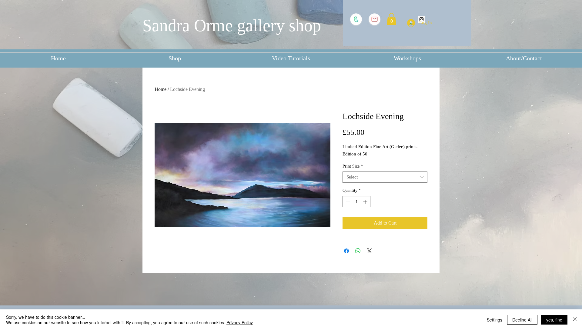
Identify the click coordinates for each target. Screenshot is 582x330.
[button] (391, 19)
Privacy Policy (239, 322)
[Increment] (366, 201)
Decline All (522, 320)
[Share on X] (369, 251)
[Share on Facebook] (346, 251)
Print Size (353, 166)
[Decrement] (347, 201)
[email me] (374, 19)
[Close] (574, 319)
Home (160, 89)
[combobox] (385, 177)
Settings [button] (494, 320)
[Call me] (356, 19)
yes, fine (554, 320)
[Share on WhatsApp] (358, 251)
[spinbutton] (356, 201)
